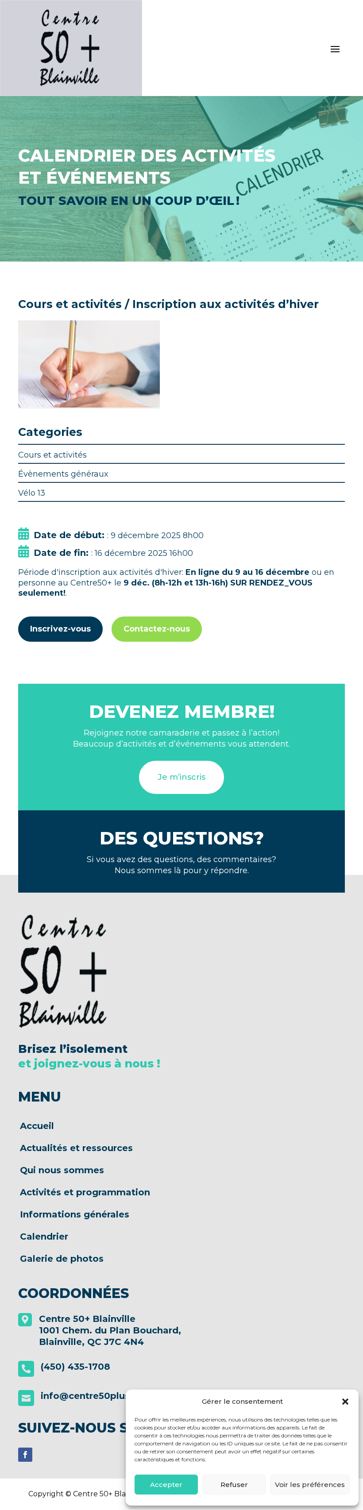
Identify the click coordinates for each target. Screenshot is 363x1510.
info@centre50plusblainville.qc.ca (120, 1396)
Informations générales (74, 1215)
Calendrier (44, 1237)
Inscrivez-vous (60, 629)
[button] (345, 1401)
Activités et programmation (85, 1192)
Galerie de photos (62, 1259)
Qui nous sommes (62, 1170)
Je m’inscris (181, 777)
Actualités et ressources (76, 1148)
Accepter (166, 1484)
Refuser (234, 1484)
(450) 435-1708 (75, 1366)
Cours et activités (52, 455)
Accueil (37, 1126)
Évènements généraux (63, 474)
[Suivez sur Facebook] (25, 1455)
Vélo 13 (31, 493)
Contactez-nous (157, 629)
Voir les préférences (310, 1484)
